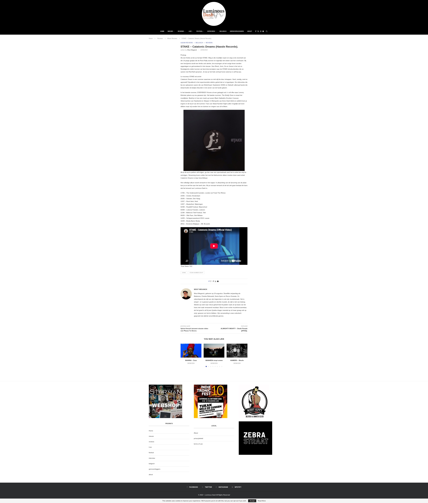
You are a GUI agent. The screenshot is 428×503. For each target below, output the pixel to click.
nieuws (170, 31)
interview (152, 458)
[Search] (266, 31)
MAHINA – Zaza (191, 360)
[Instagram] (260, 31)
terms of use (198, 444)
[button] (183, 355)
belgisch (152, 463)
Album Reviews (172, 38)
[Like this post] (210, 281)
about (151, 474)
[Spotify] (263, 31)
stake (184, 272)
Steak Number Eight (196, 272)
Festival (199, 31)
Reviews (181, 31)
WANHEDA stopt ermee (214, 360)
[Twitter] (258, 31)
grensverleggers (154, 469)
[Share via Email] (218, 281)
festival (151, 452)
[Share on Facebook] (213, 281)
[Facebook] (255, 31)
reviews (151, 442)
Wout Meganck (192, 50)
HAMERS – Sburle (237, 360)
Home (162, 31)
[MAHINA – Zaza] (191, 350)
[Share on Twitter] (215, 281)
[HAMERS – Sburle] (237, 350)
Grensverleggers (237, 31)
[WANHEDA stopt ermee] (214, 350)
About (249, 31)
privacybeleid (198, 438)
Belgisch (223, 31)
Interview (211, 31)
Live (190, 31)
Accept (252, 501)
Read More (262, 501)
